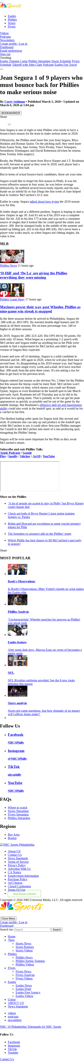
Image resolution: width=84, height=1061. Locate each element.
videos (12, 1013)
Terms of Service (18, 861)
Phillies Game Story (12, 299)
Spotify (13, 456)
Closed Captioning (19, 886)
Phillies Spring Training (30, 961)
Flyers (11, 26)
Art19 (36, 456)
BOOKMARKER (11, 113)
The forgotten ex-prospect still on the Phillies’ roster (39, 533)
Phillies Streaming (39, 61)
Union (12, 999)
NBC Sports (53, 1026)
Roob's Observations (21, 581)
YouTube (49, 456)
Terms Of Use (16, 889)
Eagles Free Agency (28, 992)
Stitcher (25, 456)
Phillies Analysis (18, 611)
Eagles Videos (24, 996)
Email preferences (11, 50)
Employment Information (23, 875)
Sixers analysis (17, 703)
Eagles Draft (23, 989)
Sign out (5, 54)
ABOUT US (16, 1003)
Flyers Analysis (25, 975)
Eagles (12, 16)
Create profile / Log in (13, 43)
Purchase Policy (18, 879)
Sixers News (23, 943)
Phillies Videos (25, 964)
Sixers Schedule (61, 61)
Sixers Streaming (18, 811)
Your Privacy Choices (24, 893)
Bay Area (14, 834)
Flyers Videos (24, 978)
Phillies (12, 19)
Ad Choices (15, 882)
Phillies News (8, 265)
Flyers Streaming (18, 814)
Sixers (11, 23)
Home (11, 936)
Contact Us (15, 854)
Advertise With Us (19, 868)
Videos (4, 33)
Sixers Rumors (25, 947)
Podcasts (5, 36)
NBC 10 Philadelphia (13, 1026)
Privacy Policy (17, 865)
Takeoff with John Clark (27, 64)
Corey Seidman (14, 101)
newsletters (14, 1020)
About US (14, 851)
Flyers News (23, 971)
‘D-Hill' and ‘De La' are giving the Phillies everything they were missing (33, 275)
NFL (11, 672)
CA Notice (14, 872)
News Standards (18, 858)
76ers (11, 940)
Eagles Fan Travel (66, 64)
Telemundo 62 (36, 1026)
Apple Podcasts (10, 452)
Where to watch (17, 807)
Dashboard (6, 47)
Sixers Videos (24, 950)
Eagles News (24, 985)
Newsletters (7, 40)
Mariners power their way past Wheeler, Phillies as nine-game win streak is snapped (40, 309)
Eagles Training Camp (14, 61)
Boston (12, 838)
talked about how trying (44, 201)
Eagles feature (17, 642)
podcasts (13, 1016)
